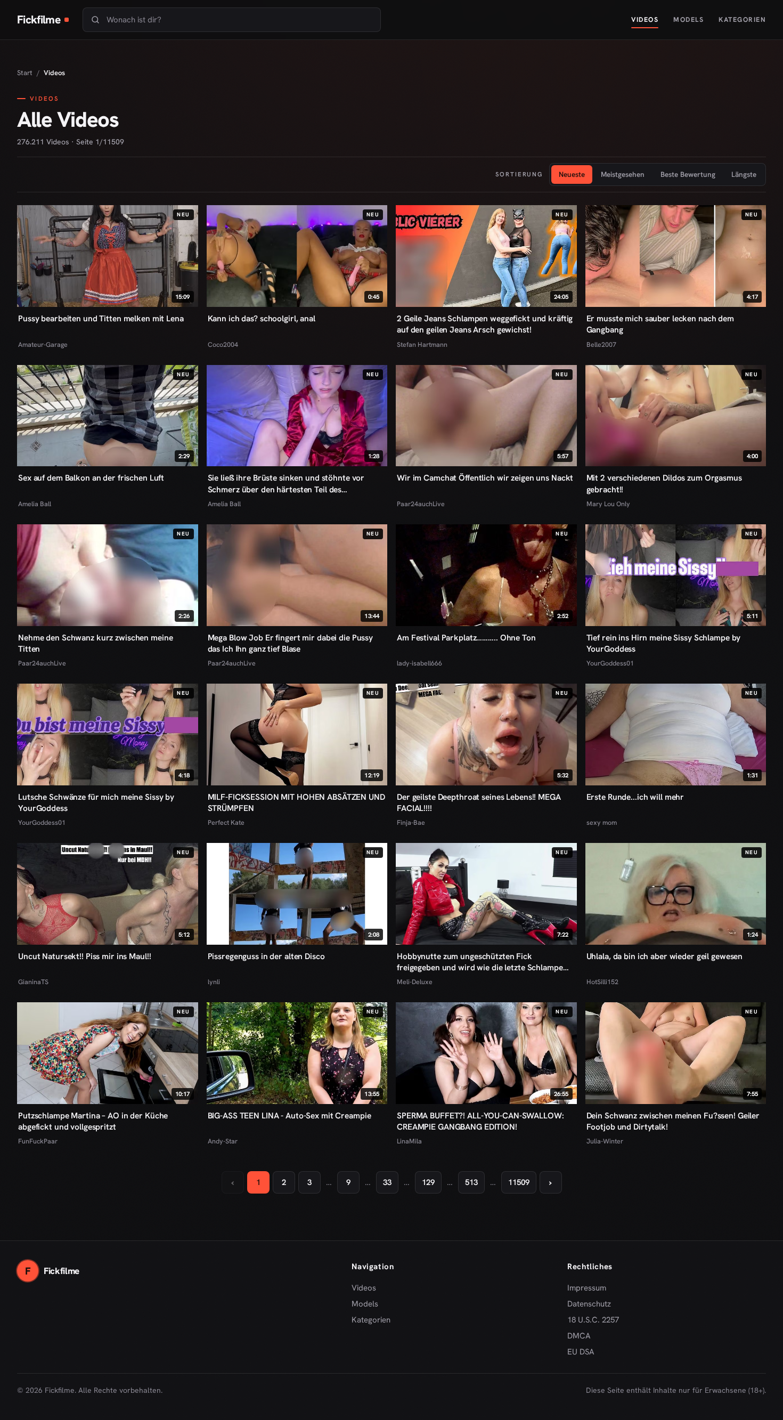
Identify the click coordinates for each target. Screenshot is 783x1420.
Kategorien (742, 19)
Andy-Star (223, 1141)
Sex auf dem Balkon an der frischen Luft (91, 477)
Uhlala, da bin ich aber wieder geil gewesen (664, 956)
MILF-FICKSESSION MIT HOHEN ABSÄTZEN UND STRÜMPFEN (296, 802)
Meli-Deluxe (415, 981)
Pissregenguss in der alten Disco (266, 956)
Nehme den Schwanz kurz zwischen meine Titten (95, 643)
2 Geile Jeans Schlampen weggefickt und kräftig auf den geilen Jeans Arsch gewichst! (485, 324)
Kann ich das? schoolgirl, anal (261, 318)
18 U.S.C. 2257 (593, 1319)
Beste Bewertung (687, 174)
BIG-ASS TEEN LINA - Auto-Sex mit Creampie (289, 1115)
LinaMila (409, 1141)
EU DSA (580, 1351)
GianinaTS (33, 981)
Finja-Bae (411, 822)
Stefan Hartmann (422, 344)
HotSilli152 (602, 981)
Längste (743, 174)
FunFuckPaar (38, 1141)
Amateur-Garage (43, 344)
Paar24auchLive (421, 503)
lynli (214, 981)
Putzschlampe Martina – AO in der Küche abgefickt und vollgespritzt (93, 1121)
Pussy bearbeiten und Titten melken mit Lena (101, 318)
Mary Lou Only (608, 503)
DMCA (579, 1335)
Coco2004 (223, 344)
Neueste (572, 174)
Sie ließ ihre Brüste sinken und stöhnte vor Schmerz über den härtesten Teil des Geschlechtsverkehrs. (286, 483)
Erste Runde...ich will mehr (635, 796)
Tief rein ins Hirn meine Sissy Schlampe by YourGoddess (663, 643)
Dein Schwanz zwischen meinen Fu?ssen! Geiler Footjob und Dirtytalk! (673, 1121)
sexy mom (601, 822)
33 (387, 1182)
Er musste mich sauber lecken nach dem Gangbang (660, 324)
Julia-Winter (604, 1141)
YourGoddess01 (610, 663)
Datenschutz (589, 1304)
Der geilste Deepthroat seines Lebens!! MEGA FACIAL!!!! (479, 802)
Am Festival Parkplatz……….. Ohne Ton (466, 637)
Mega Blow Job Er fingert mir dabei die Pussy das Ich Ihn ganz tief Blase (290, 643)
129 (428, 1182)
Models (688, 19)
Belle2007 (601, 344)
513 (471, 1182)
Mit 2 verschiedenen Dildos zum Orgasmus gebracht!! (664, 483)
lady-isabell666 (419, 663)
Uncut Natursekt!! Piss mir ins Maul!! (84, 956)
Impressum (586, 1288)
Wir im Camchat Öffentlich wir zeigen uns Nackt (485, 477)
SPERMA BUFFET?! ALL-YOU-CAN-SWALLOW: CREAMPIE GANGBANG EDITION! (480, 1121)
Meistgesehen (623, 174)
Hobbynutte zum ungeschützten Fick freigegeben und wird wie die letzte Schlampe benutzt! (480, 962)
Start (24, 72)
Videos (644, 19)
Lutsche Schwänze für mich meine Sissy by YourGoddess (96, 802)
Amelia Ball (34, 503)
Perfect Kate (226, 822)
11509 (518, 1182)
